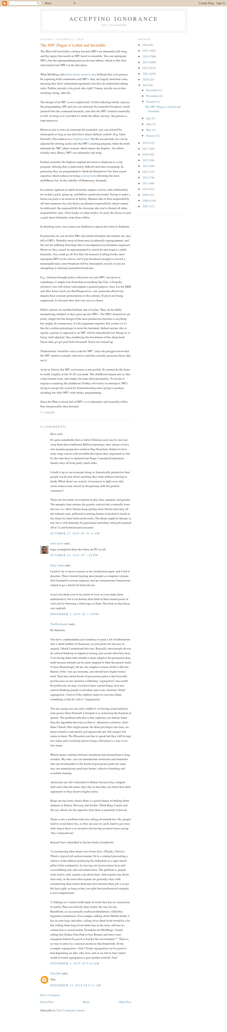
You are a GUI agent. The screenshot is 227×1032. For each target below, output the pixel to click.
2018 (146, 143)
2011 (146, 183)
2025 (146, 51)
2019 (146, 85)
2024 (146, 56)
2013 (146, 172)
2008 (146, 200)
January (151, 135)
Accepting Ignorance (114, 18)
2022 (146, 68)
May (149, 130)
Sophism (78, 139)
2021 (146, 74)
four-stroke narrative (80, 74)
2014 (146, 166)
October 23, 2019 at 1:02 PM (74, 555)
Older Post (125, 1002)
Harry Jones (57, 565)
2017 (146, 149)
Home (86, 1002)
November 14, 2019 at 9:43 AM (75, 985)
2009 (146, 195)
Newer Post (47, 1002)
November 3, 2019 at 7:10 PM (74, 614)
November (152, 96)
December (152, 90)
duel (87, 139)
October (151, 102)
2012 (146, 177)
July (149, 118)
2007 (146, 206)
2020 (146, 79)
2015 (146, 160)
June (149, 124)
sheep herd (89, 176)
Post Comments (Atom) (70, 1010)
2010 (146, 189)
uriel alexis (57, 543)
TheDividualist (59, 624)
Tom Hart (55, 973)
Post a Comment (50, 995)
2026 (146, 45)
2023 (146, 62)
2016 (146, 154)
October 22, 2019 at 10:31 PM (75, 533)
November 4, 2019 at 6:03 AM (74, 963)
